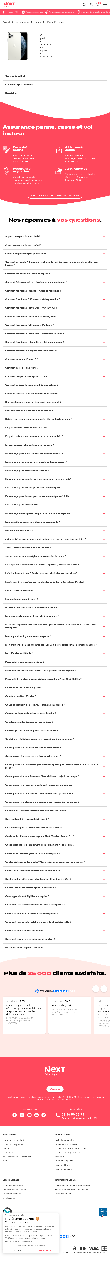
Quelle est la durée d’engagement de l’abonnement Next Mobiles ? (39, 845)
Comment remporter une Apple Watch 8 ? (27, 377)
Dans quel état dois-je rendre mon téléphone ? (29, 411)
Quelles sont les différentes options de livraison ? (30, 888)
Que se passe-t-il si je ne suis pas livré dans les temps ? (33, 748)
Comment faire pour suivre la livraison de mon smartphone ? (36, 282)
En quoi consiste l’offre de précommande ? (27, 428)
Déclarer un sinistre (12, 1194)
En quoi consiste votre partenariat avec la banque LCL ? (34, 436)
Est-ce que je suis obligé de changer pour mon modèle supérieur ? (39, 514)
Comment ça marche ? (13, 1140)
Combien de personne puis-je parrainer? (25, 254)
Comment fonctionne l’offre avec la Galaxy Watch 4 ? (32, 299)
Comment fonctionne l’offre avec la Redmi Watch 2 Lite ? (34, 334)
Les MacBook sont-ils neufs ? (20, 591)
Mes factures (9, 1198)
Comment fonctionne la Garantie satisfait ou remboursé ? (34, 342)
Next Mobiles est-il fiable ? (19, 653)
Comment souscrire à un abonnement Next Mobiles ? (32, 394)
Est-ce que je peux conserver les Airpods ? (27, 471)
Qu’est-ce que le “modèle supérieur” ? (24, 688)
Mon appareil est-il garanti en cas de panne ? (28, 636)
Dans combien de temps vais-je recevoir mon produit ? (33, 402)
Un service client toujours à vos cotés (24, 948)
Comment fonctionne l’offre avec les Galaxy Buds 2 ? (32, 317)
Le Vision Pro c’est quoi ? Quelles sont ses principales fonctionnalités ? (41, 573)
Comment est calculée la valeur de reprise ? (27, 274)
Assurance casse (74, 148)
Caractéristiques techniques (19, 85)
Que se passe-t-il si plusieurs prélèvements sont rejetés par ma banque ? (42, 802)
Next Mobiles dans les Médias (17, 1157)
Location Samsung (63, 1169)
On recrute (8, 1153)
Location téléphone (64, 1161)
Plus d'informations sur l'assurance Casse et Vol (55, 196)
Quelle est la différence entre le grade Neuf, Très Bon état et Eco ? (39, 836)
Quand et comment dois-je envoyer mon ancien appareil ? (35, 705)
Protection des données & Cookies (71, 1190)
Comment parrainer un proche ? (21, 368)
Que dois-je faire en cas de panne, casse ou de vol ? (31, 731)
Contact (6, 1149)
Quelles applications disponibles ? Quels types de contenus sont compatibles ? (45, 862)
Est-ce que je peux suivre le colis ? (22, 505)
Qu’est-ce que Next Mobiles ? (20, 696)
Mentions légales (63, 1194)
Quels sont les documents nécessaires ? (25, 931)
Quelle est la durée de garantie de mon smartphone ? (32, 854)
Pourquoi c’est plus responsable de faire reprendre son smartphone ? (40, 671)
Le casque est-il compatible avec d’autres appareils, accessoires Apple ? (42, 565)
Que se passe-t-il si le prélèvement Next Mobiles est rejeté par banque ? (42, 776)
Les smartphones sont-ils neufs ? (21, 599)
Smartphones (22, 22)
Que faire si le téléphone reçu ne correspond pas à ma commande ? (39, 739)
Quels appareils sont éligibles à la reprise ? (27, 896)
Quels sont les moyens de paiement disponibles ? (30, 939)
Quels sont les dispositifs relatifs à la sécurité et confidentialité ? (38, 922)
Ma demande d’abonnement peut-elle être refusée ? (32, 616)
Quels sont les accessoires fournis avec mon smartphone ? (35, 905)
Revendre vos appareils (66, 1145)
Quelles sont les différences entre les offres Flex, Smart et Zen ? (38, 879)
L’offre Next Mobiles (64, 1140)
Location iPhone (62, 1165)
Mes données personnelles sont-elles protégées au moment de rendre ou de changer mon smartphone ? (51, 626)
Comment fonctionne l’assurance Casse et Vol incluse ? (33, 291)
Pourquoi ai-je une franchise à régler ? (24, 662)
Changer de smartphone (14, 1190)
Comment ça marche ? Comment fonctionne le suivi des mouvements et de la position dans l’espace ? (51, 263)
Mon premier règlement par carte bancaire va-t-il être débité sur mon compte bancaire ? (51, 645)
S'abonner (55, 1089)
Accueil (6, 22)
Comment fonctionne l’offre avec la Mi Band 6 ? (29, 325)
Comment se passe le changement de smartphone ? (31, 385)
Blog (5, 1161)
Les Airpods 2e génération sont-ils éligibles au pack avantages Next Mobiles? (44, 582)
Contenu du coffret (15, 76)
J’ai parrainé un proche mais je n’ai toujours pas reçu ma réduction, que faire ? (45, 539)
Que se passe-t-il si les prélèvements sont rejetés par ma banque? (38, 785)
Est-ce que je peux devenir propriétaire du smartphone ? (34, 488)
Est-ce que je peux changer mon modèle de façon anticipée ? (36, 462)
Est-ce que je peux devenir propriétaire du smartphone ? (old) (37, 496)
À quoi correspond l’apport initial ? (23, 236)
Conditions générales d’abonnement (72, 1186)
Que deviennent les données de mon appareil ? (29, 722)
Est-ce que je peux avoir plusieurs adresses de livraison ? (34, 454)
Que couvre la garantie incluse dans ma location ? (30, 713)
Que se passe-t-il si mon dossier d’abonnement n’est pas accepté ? (39, 794)
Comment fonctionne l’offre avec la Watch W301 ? (31, 308)
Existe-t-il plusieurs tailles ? (19, 531)
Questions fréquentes (13, 1145)
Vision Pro (59, 1157)
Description (11, 93)
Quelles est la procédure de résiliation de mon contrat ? (34, 871)
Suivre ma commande (13, 1186)
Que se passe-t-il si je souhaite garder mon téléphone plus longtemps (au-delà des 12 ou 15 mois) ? (51, 766)
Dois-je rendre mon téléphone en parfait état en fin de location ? (38, 419)
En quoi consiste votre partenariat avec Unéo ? (29, 445)
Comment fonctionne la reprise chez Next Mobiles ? (31, 351)
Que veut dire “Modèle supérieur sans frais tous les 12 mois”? (36, 811)
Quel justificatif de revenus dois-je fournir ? (27, 819)
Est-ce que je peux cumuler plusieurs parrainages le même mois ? (38, 479)
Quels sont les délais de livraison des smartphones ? (31, 914)
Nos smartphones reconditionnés (70, 1149)
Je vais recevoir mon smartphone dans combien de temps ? (35, 556)
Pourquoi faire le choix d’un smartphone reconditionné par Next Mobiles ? (43, 679)
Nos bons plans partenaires (68, 1153)
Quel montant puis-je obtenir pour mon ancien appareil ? (34, 828)
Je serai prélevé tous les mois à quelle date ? (28, 548)
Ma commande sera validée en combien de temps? (31, 608)
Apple (38, 22)
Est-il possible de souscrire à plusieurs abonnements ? (32, 522)
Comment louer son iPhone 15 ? (21, 359)
